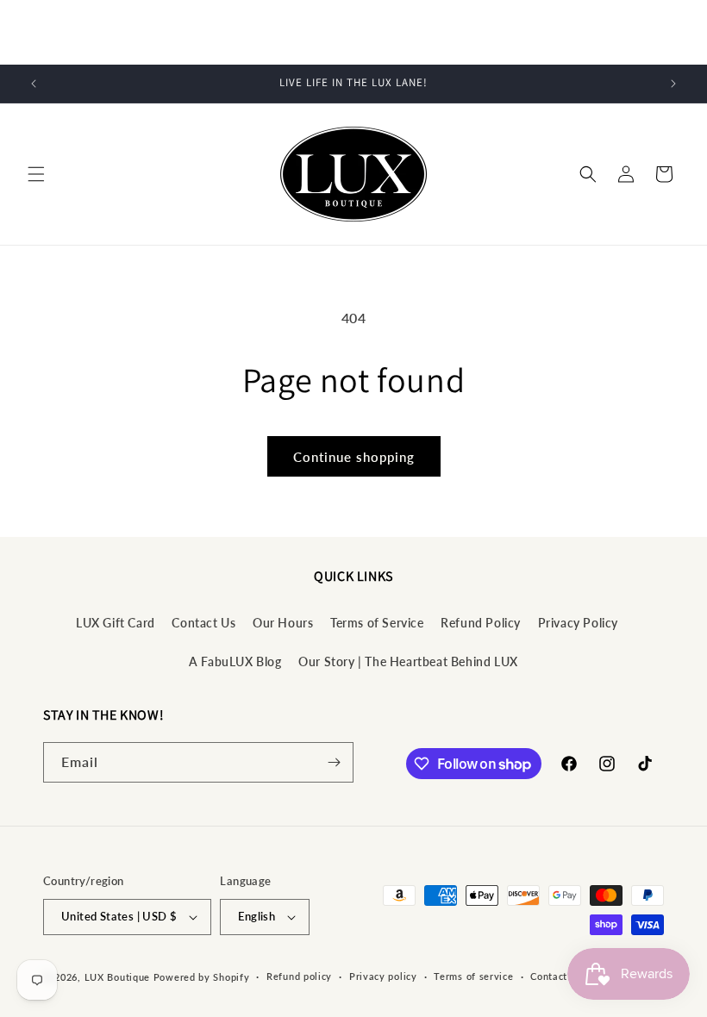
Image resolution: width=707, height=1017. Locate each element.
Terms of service (473, 976)
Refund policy (299, 976)
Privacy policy (383, 976)
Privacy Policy (578, 622)
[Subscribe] (334, 762)
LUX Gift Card (115, 622)
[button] (36, 174)
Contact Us (203, 622)
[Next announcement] (673, 84)
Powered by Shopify (201, 977)
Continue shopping (354, 457)
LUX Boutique (117, 977)
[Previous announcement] (34, 84)
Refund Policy (481, 622)
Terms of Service (377, 622)
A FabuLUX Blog (235, 661)
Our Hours (283, 622)
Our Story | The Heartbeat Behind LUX (408, 661)
